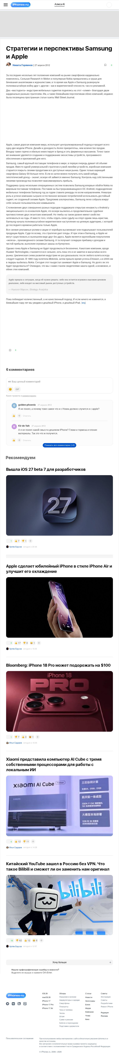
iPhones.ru (45, 1051)
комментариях (29, 395)
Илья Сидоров (15, 742)
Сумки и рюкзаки (66, 1019)
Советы (104, 993)
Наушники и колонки (67, 996)
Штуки (61, 1016)
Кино (87, 1019)
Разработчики (106, 1003)
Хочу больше (60, 962)
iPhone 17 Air (47, 1008)
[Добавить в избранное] (105, 65)
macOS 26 (46, 997)
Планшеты (63, 1006)
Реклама (104, 1016)
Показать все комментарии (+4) (60, 445)
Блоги (87, 1004)
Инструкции (106, 996)
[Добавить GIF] (17, 389)
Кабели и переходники (68, 1023)
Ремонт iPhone (107, 1006)
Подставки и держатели (69, 1026)
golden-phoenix (27, 404)
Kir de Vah (24, 425)
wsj (83, 303)
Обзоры (62, 993)
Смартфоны (64, 1003)
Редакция (105, 1012)
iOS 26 (45, 993)
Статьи (88, 993)
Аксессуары (90, 1001)
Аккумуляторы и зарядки (69, 1000)
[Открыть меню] (6, 5)
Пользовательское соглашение (19, 1038)
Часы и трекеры (66, 1009)
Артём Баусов (15, 546)
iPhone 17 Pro (48, 1004)
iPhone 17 (46, 1001)
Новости (88, 997)
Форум (88, 1008)
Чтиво (87, 1015)
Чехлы (62, 1013)
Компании (89, 1012)
